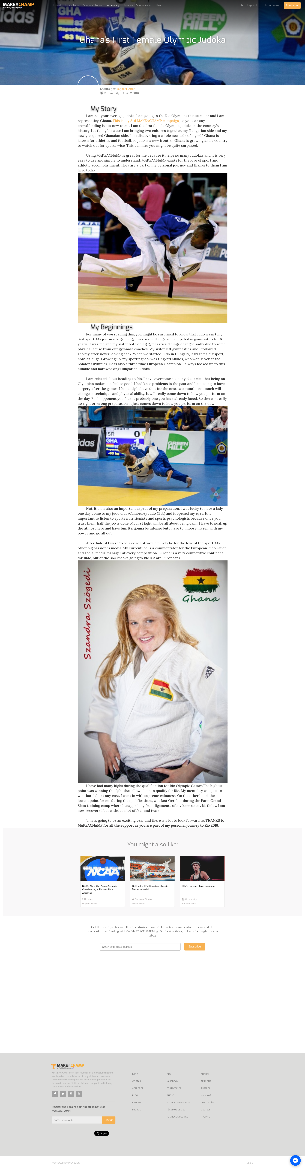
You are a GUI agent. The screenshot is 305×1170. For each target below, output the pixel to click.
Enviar (109, 1120)
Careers (137, 1102)
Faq (169, 1074)
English (205, 1074)
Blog (135, 1095)
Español (205, 1088)
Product (137, 1109)
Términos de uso (176, 1109)
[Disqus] (153, 1007)
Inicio (135, 1074)
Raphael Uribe (125, 88)
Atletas (136, 1081)
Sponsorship (143, 5)
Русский (206, 1095)
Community (112, 5)
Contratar (292, 5)
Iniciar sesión (272, 5)
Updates (128, 5)
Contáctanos (174, 1088)
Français (206, 1081)
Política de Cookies (177, 1116)
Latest (57, 5)
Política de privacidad (179, 1102)
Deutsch (206, 1109)
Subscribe (195, 946)
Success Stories (92, 5)
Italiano (205, 1116)
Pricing (170, 1095)
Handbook (172, 1081)
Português (207, 1102)
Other (158, 5)
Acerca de (137, 1088)
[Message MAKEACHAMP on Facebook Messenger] (295, 1160)
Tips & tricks (72, 5)
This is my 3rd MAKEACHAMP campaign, (147, 120)
